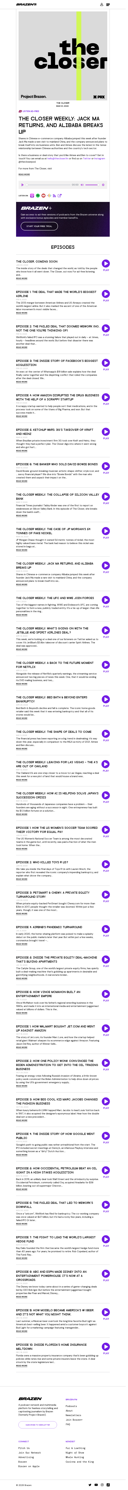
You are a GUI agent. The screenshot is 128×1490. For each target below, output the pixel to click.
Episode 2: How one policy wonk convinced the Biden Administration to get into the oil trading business (57, 1065)
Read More (21, 278)
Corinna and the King (80, 1461)
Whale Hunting (75, 1457)
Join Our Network (29, 1452)
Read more (24, 174)
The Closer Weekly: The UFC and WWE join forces (55, 598)
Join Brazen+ (74, 1419)
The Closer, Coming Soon (36, 261)
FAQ (68, 1424)
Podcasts (71, 1406)
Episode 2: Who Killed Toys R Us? (42, 862)
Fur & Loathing (75, 1448)
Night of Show (75, 1452)
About (69, 1410)
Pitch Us (24, 1448)
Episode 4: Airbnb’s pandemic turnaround (49, 927)
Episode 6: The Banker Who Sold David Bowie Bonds (57, 464)
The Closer (62, 103)
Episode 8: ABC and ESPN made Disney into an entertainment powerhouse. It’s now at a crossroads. (51, 1276)
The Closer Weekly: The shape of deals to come (53, 731)
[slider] (48, 184)
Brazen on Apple (28, 1466)
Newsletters (73, 1415)
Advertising (26, 1457)
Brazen (22, 1461)
